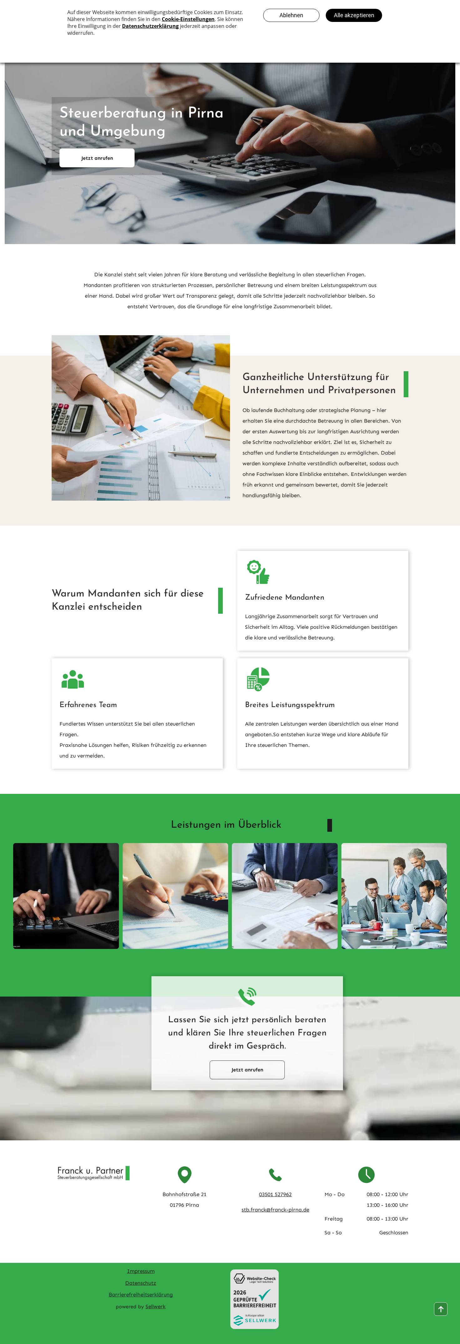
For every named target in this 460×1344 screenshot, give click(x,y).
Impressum (141, 1271)
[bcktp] (440, 1309)
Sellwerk (156, 1306)
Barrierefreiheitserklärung (141, 1294)
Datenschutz (140, 1283)
